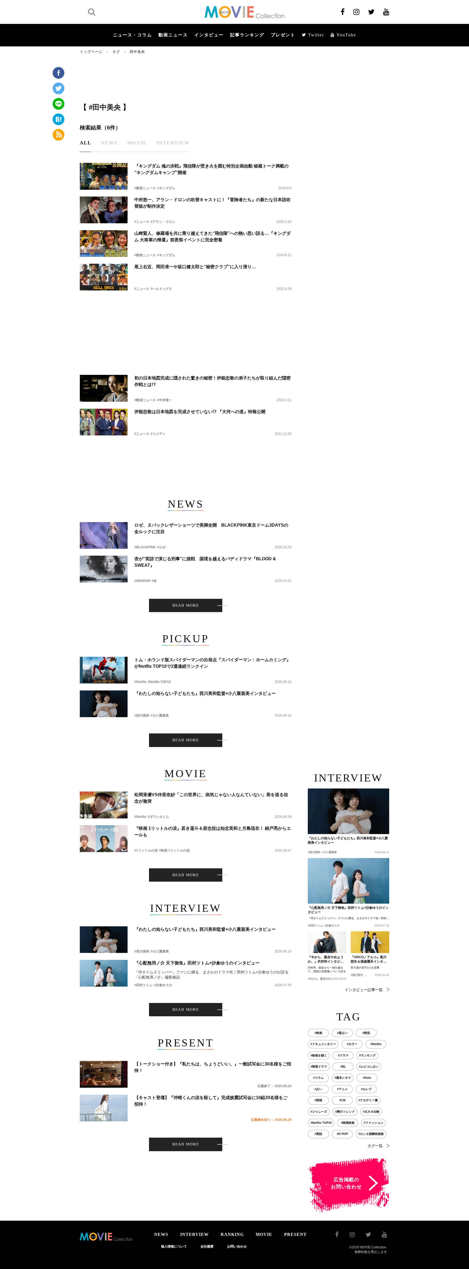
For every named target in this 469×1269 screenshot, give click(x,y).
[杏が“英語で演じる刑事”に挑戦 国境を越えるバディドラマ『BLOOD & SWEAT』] (104, 569)
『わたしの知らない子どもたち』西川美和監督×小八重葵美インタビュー (205, 693)
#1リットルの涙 (146, 850)
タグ (116, 52)
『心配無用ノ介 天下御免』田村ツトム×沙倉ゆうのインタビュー (196, 963)
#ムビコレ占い (369, 1066)
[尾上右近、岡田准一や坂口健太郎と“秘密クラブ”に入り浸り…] (104, 277)
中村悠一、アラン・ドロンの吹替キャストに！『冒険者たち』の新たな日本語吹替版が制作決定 (212, 202)
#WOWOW (142, 581)
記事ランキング (247, 35)
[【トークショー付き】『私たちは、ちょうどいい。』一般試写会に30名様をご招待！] (104, 1074)
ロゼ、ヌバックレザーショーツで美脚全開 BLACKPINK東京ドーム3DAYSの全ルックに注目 (211, 528)
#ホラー (352, 1044)
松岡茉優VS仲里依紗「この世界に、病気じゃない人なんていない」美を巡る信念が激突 (211, 797)
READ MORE (185, 605)
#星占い (342, 1032)
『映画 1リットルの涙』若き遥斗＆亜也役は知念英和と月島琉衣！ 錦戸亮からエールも (212, 831)
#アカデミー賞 (368, 1100)
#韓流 (366, 1032)
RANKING (232, 1234)
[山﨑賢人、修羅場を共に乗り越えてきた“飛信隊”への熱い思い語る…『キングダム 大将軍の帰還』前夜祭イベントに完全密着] (104, 243)
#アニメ (342, 1089)
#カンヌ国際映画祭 (371, 1133)
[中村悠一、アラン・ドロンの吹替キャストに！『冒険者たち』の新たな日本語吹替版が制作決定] (104, 210)
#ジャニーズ (318, 1111)
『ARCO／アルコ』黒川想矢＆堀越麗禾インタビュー (368, 959)
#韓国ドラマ (318, 1066)
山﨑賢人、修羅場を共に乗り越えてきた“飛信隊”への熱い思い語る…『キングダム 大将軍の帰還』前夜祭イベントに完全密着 (212, 236)
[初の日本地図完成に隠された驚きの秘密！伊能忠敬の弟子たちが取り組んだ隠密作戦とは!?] (104, 388)
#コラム (318, 1077)
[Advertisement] (185, 78)
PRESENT (295, 1234)
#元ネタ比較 (371, 1111)
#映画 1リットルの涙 (174, 850)
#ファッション (373, 1122)
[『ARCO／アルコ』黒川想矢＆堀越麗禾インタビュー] (370, 942)
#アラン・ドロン (163, 221)
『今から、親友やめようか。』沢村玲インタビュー (326, 959)
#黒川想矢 (357, 974)
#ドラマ (343, 1055)
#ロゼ (161, 547)
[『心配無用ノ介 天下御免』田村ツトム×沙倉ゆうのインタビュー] (104, 973)
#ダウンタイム (158, 816)
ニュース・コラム (132, 35)
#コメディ (158, 433)
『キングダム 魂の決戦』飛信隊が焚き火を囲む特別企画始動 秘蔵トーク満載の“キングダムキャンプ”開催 (211, 169)
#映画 (318, 1032)
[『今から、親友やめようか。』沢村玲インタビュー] (327, 942)
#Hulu (367, 1077)
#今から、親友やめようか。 (325, 978)
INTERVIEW (194, 1234)
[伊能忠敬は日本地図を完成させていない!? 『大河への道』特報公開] (104, 422)
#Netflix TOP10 (159, 681)
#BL (343, 1066)
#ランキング (367, 1055)
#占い (318, 1089)
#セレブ (366, 1089)
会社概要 (207, 1246)
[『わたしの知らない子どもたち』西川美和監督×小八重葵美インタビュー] (104, 703)
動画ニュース (173, 35)
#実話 (318, 1133)
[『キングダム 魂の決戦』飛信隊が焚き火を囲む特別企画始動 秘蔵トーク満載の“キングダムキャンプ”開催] (104, 176)
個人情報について (174, 1246)
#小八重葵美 (160, 715)
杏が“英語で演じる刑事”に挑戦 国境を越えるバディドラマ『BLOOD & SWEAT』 (205, 562)
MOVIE (264, 1234)
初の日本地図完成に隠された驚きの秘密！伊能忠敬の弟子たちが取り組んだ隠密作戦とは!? (212, 381)
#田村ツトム (143, 985)
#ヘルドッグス (161, 288)
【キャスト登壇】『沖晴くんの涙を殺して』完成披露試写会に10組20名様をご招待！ (210, 1100)
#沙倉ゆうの (163, 985)
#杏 (154, 581)
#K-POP (342, 1133)
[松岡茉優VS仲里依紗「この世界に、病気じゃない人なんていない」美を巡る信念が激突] (104, 805)
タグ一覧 (375, 1146)
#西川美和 (141, 715)
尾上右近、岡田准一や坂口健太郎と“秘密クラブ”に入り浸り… (195, 266)
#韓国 (318, 1100)
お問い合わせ (237, 1246)
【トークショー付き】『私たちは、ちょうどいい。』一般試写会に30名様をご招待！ (212, 1067)
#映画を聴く (318, 1055)
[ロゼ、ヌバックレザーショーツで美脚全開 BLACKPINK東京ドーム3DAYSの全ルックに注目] (104, 535)
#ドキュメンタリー (323, 1044)
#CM (342, 1100)
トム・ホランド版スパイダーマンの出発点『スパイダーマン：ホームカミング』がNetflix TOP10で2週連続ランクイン (212, 663)
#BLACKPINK (145, 547)
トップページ (91, 52)
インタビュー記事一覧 (364, 990)
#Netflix (140, 681)
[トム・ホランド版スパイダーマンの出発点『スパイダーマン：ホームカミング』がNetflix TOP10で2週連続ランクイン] (104, 670)
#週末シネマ (342, 1077)
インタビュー (209, 35)
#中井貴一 (164, 400)
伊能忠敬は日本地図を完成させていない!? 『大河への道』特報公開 (199, 411)
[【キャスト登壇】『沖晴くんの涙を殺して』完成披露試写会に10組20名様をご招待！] (104, 1107)
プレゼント (283, 35)
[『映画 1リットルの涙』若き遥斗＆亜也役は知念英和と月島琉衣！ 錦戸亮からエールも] (104, 838)
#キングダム (166, 188)
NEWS (161, 1234)
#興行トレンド (345, 1111)
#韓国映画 (347, 1122)
